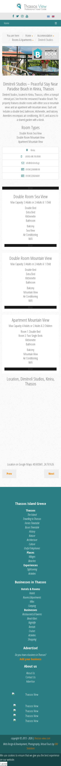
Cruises (32, 631)
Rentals (32, 627)
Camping (32, 606)
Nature (32, 536)
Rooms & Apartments (32, 597)
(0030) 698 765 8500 (32, 156)
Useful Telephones (32, 548)
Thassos (30, 510)
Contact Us (31, 677)
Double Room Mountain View (31, 137)
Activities (32, 574)
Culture (32, 544)
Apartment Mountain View (30, 142)
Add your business (30, 659)
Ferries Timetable (32, 523)
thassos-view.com (42, 738)
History (32, 531)
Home (6, 23)
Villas (32, 601)
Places (30, 552)
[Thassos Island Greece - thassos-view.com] (30, 6)
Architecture (32, 540)
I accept (3, 764)
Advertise (30, 681)
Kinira (33, 150)
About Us (30, 673)
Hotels (32, 593)
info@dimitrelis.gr (33, 163)
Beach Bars (32, 618)
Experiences (31, 565)
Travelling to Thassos (32, 519)
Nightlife (32, 623)
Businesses (30, 610)
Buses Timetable (32, 527)
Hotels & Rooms (30, 589)
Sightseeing (32, 569)
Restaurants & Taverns (32, 614)
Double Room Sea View (30, 133)
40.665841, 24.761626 (43, 464)
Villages (32, 557)
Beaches (32, 561)
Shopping (32, 639)
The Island (32, 515)
